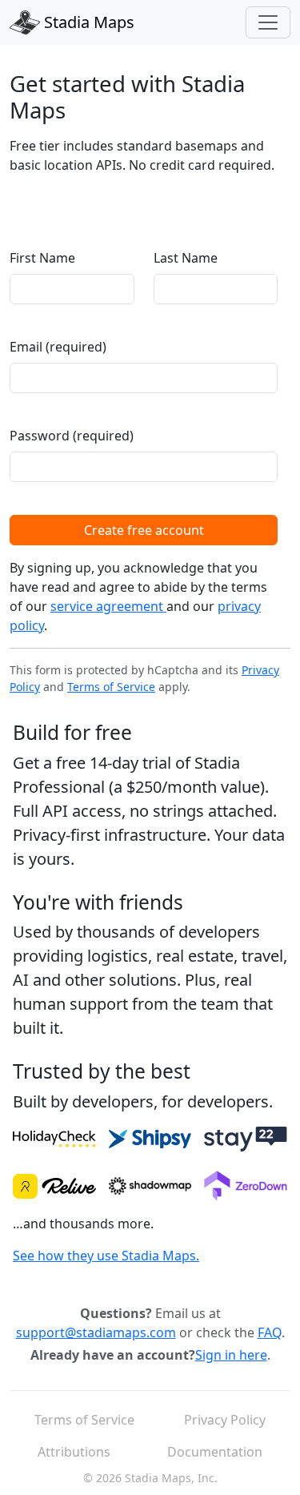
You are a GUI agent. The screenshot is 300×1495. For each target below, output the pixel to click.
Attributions (74, 1452)
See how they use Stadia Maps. (106, 1255)
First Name (42, 258)
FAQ (270, 1332)
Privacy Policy (225, 1420)
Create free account (144, 530)
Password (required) (72, 435)
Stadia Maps (87, 22)
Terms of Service (111, 686)
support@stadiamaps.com (96, 1332)
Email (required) (58, 347)
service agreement (108, 606)
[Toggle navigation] (268, 22)
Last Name (186, 258)
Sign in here (231, 1355)
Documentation (214, 1452)
